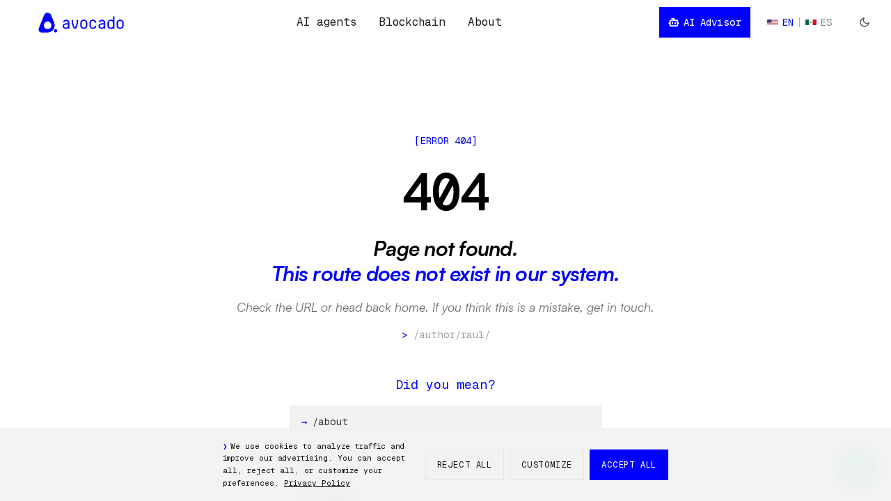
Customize (546, 465)
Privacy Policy (317, 483)
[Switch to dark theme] (864, 22)
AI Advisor (712, 22)
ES (827, 22)
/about (324, 421)
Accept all (628, 465)
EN (788, 22)
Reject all (464, 465)
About (485, 22)
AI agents (326, 22)
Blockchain (412, 22)
